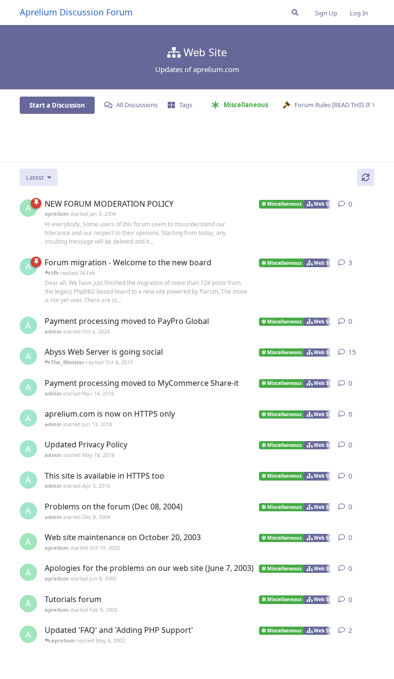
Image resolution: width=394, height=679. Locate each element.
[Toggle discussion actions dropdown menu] (370, 204)
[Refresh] (365, 177)
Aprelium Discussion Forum (76, 12)
